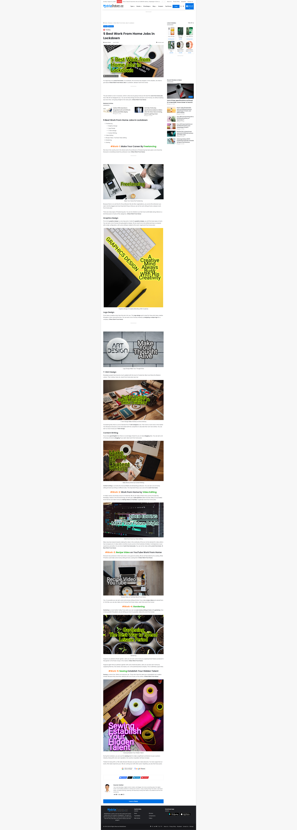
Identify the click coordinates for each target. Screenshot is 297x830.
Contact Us (190, 1)
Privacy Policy (176, 1)
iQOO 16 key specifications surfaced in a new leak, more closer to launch (180, 101)
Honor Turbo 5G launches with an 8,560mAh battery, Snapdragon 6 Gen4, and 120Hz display (184, 110)
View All (190, 23)
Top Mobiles (137, 815)
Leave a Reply (133, 801)
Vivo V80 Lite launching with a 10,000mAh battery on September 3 (185, 118)
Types (132, 6)
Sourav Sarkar (107, 42)
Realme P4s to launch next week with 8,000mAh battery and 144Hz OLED (140, 1)
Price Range (146, 6)
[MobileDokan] (113, 6)
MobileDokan (123, 826)
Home (105, 23)
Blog (154, 6)
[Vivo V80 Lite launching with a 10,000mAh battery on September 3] (171, 119)
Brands (138, 6)
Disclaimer (183, 1)
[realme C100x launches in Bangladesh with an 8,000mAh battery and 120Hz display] (107, 110)
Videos (150, 818)
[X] (118, 794)
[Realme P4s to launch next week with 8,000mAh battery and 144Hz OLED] (171, 134)
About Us (169, 1)
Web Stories (137, 818)
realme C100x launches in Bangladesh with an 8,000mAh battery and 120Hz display (121, 110)
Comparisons (152, 815)
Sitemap (191, 826)
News (105, 26)
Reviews (110, 23)
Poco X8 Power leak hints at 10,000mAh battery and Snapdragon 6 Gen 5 (184, 125)
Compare (160, 6)
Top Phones (168, 6)
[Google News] (140, 768)
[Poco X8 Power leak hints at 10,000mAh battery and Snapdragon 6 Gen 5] (171, 126)
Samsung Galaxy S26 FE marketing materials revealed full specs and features (185, 140)
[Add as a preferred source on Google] (127, 768)
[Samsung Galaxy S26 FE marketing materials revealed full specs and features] (171, 141)
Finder (176, 6)
